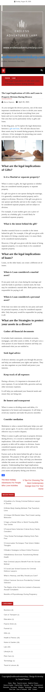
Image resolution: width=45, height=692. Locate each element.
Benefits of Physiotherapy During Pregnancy (20, 594)
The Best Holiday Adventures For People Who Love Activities (11, 483)
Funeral (7, 628)
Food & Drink (9, 624)
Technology (8, 661)
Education (7, 619)
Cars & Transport (10, 615)
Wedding (20, 687)
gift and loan (14, 128)
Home (10, 683)
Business (7, 610)
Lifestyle (7, 651)
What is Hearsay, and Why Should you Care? (21, 575)
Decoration (13, 687)
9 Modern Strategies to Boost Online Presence (21, 550)
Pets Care (7, 656)
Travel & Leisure (10, 665)
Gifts (6, 633)
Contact (34, 689)
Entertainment (38, 685)
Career (35, 687)
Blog (14, 683)
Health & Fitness (10, 638)
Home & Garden (10, 642)
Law (3, 475)
